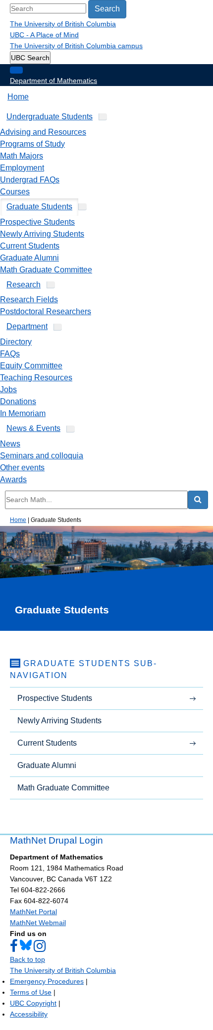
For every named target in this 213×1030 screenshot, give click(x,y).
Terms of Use (31, 992)
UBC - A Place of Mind (44, 35)
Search (107, 8)
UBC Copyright (33, 1003)
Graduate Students (39, 206)
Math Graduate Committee (46, 269)
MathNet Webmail (38, 923)
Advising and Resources (43, 132)
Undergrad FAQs (29, 179)
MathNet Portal (33, 912)
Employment (22, 168)
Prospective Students (37, 222)
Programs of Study (32, 144)
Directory (16, 342)
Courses (15, 191)
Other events (22, 467)
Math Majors (21, 156)
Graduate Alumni (29, 258)
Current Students (29, 246)
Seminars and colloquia (41, 455)
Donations (18, 401)
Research (23, 284)
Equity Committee (31, 365)
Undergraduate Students (49, 116)
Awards (13, 479)
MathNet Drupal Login (56, 840)
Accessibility (29, 1014)
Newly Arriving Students (42, 234)
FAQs (10, 353)
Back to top (27, 959)
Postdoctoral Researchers (45, 311)
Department (27, 326)
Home (18, 96)
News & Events (33, 428)
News (10, 443)
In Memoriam (23, 413)
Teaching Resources (36, 377)
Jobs (8, 389)
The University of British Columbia (63, 24)
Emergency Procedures (47, 981)
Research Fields (29, 299)
